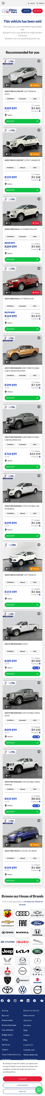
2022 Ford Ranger (16, 644)
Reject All (22, 1091)
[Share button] (38, 61)
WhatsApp (10, 121)
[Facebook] (2, 1000)
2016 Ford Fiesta (21, 851)
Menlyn (10, 392)
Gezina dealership (30, 1059)
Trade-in (5, 1049)
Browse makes (7, 1020)
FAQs (25, 1030)
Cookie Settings (22, 1085)
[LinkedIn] (28, 1000)
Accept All (22, 1079)
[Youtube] (21, 1000)
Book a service (28, 1015)
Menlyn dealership (30, 1055)
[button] (3, 3)
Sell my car (6, 1045)
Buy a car (5, 1015)
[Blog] (42, 1000)
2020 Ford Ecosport (22, 160)
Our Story (27, 1025)
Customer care (29, 1050)
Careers (26, 1035)
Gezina (9, 115)
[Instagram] (15, 1000)
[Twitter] (8, 1000)
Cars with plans (8, 1030)
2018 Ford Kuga (21, 229)
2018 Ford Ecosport (20, 575)
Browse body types (9, 1025)
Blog (25, 1040)
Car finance (6, 1059)
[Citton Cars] (9, 11)
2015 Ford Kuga (19, 298)
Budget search (7, 1035)
